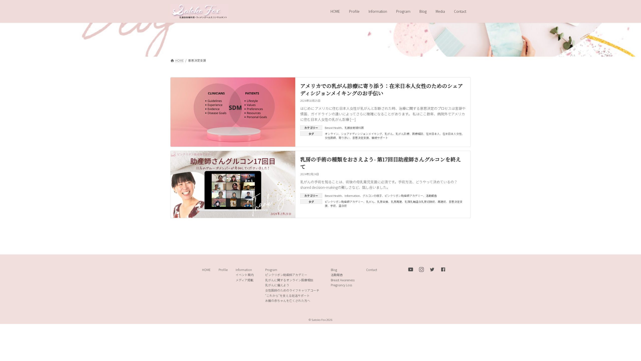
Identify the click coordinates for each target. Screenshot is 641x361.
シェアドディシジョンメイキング (361, 134)
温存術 (343, 206)
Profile (223, 269)
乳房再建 (396, 202)
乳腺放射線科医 (354, 128)
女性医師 (330, 138)
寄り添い (344, 138)
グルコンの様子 (372, 196)
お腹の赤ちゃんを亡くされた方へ (287, 300)
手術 (333, 206)
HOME (206, 269)
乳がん (389, 134)
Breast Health (333, 128)
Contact (371, 269)
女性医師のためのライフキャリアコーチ (292, 290)
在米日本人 (433, 134)
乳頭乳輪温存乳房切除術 (420, 202)
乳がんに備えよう (277, 285)
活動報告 (431, 196)
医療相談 (417, 134)
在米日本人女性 (452, 134)
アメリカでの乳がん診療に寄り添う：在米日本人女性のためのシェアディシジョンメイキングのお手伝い (381, 89)
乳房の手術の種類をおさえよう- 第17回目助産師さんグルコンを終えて (380, 162)
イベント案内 (245, 275)
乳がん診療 (402, 134)
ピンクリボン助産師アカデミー (404, 196)
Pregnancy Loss (341, 285)
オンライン (331, 134)
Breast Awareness (343, 280)
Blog (334, 269)
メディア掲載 (244, 280)
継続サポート (380, 138)
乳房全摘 (382, 202)
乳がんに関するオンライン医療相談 (289, 280)
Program (271, 269)
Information (352, 196)
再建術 (442, 202)
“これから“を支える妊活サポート (287, 295)
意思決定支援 (360, 138)
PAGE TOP (622, 345)
